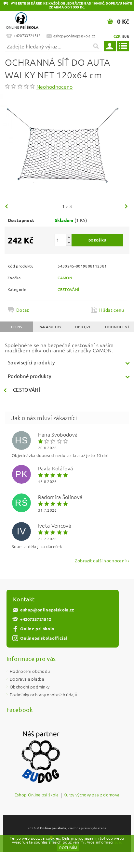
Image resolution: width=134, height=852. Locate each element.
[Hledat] (95, 46)
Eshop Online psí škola (37, 795)
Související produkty (31, 362)
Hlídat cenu (111, 310)
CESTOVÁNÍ (68, 289)
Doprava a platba (27, 679)
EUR (125, 36)
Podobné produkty (29, 376)
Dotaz (22, 310)
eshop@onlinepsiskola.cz (47, 609)
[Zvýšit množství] (69, 237)
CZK (117, 36)
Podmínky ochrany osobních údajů (43, 694)
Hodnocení (117, 326)
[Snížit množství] (69, 243)
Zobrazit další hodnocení (100, 560)
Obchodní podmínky (29, 687)
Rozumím (68, 847)
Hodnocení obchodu (30, 671)
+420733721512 (35, 619)
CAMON (65, 277)
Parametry (50, 326)
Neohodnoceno (54, 86)
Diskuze (83, 326)
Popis (16, 326)
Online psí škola (37, 628)
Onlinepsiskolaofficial (43, 638)
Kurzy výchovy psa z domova (91, 795)
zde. (118, 842)
